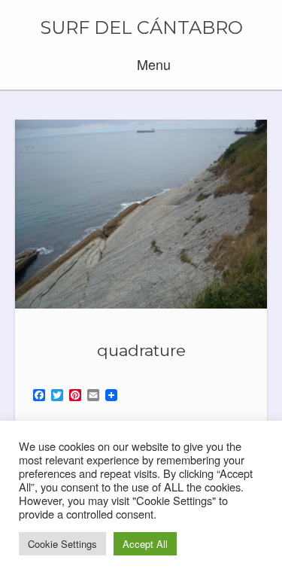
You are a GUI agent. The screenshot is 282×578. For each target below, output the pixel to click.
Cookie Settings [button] (62, 544)
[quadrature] (141, 214)
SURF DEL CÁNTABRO (141, 28)
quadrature (141, 350)
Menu (152, 64)
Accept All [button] (145, 544)
